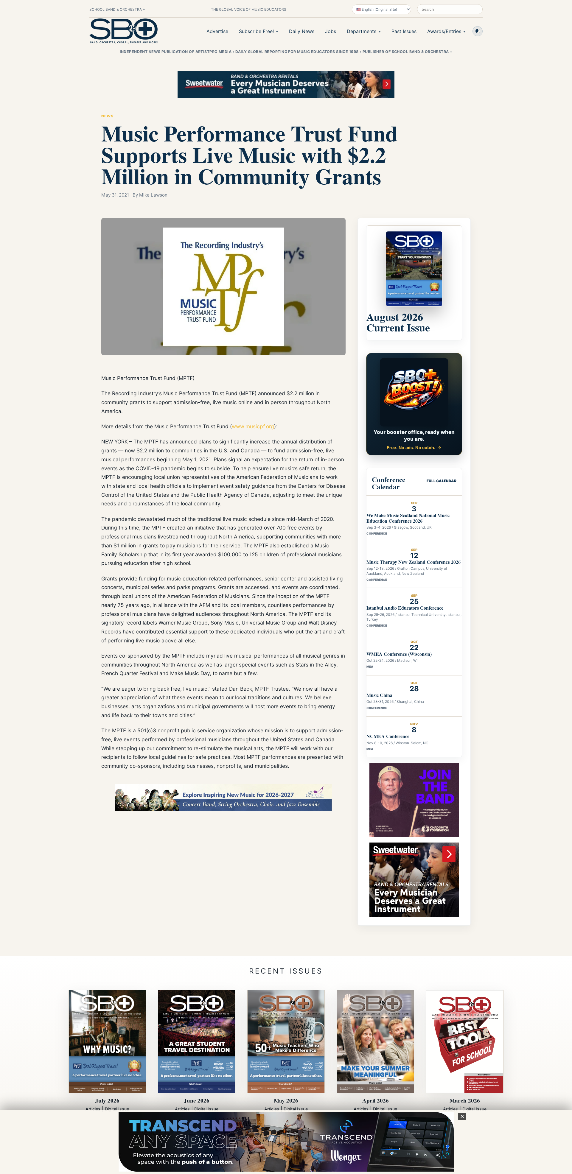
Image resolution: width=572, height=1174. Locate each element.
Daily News (301, 31)
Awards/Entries (444, 31)
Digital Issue (117, 1108)
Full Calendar (441, 481)
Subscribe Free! (256, 31)
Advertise (217, 31)
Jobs (330, 31)
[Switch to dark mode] (477, 31)
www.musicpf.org (253, 426)
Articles (93, 1108)
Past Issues (403, 31)
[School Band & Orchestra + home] (123, 30)
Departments (361, 31)
